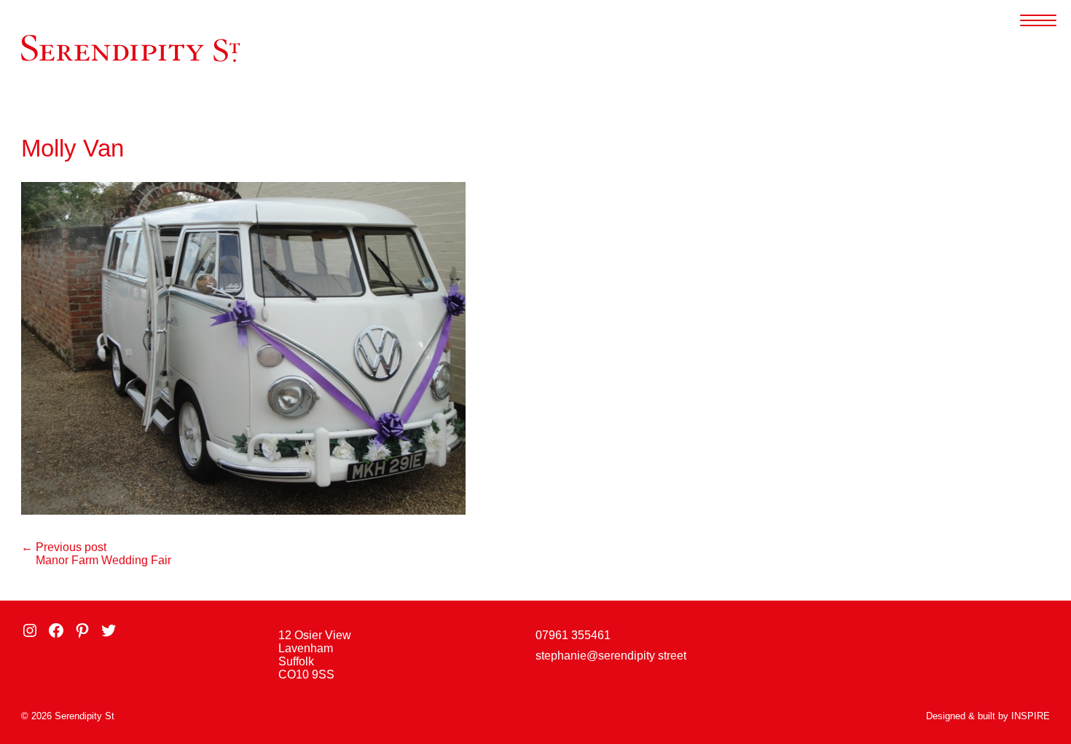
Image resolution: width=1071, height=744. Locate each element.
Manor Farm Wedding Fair (103, 560)
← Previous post (63, 547)
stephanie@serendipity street (611, 655)
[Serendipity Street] (130, 48)
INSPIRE (1030, 716)
